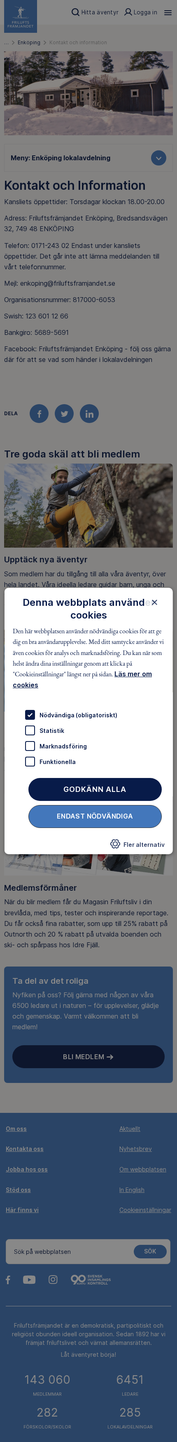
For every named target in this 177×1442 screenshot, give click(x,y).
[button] (137, 846)
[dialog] (89, 721)
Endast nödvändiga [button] (95, 816)
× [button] (154, 602)
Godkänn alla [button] (94, 789)
